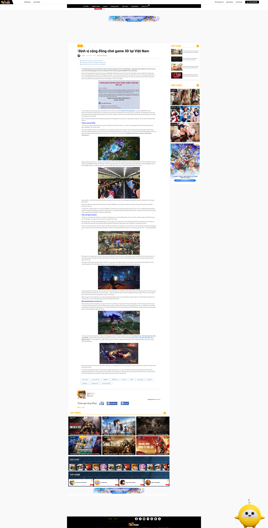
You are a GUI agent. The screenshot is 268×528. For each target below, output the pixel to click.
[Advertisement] (134, 33)
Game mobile (73, 417)
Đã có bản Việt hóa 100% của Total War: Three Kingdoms (93, 64)
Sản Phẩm (37, 2)
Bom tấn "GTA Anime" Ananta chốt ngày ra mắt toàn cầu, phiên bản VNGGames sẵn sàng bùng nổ (119, 434)
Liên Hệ (110, 519)
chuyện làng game (106, 383)
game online (85, 379)
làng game (84, 383)
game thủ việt (140, 379)
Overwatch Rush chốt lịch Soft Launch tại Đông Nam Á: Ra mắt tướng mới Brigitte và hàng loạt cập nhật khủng (84, 454)
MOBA (131, 379)
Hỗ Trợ (115, 519)
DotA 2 (87, 135)
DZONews (27, 2)
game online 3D (95, 379)
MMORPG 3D (115, 379)
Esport (105, 6)
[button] (168, 469)
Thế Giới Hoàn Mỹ (147, 336)
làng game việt (94, 383)
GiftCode (176, 46)
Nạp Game (229, 2)
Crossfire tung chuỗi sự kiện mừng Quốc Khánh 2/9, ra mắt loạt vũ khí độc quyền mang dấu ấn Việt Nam (152, 454)
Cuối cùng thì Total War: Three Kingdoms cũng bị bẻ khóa (93, 62)
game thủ (149, 379)
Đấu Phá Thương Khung (128, 111)
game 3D (124, 379)
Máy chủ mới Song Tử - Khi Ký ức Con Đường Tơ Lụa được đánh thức (119, 454)
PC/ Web (85, 6)
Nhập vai (93, 393)
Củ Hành (141, 133)
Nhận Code (190, 51)
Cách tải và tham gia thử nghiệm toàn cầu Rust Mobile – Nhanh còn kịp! (84, 434)
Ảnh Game (176, 85)
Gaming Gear (115, 6)
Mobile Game (96, 6)
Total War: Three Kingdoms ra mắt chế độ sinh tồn (92, 60)
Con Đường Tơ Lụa (136, 336)
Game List (145, 6)
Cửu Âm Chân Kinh (145, 337)
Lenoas (83, 55)
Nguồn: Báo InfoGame (102, 55)
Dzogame (91, 394)
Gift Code (125, 6)
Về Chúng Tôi (219, 2)
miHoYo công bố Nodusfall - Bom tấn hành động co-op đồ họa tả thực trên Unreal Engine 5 (118, 8)
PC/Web (105, 417)
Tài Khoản (239, 2)
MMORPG (106, 379)
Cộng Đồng (134, 6)
